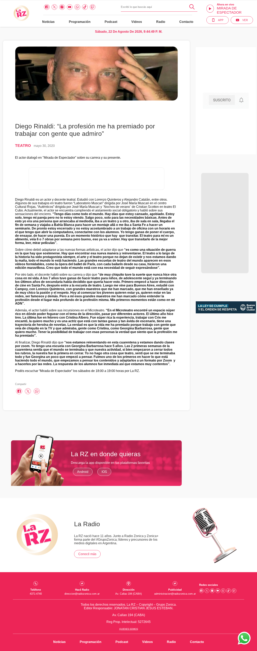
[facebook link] (47, 7)
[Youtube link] (69, 7)
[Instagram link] (62, 7)
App (220, 20)
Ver (245, 20)
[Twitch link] (92, 7)
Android (82, 471)
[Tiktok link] (85, 7)
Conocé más (87, 554)
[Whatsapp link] (77, 7)
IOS (104, 471)
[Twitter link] (54, 7)
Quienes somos (128, 629)
